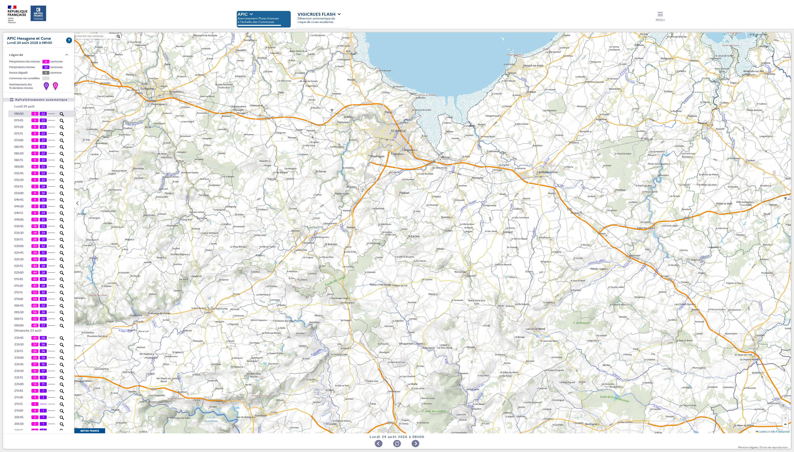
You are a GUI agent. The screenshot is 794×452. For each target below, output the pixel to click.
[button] (660, 17)
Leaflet (762, 431)
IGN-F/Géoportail (780, 431)
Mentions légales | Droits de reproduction (763, 447)
